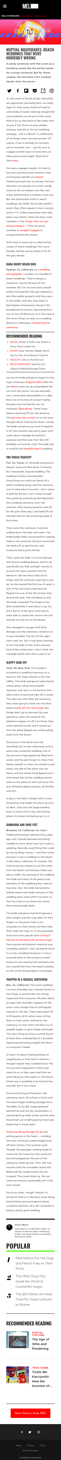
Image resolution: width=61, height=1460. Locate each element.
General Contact (30, 1450)
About (19, 1445)
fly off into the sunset (31, 707)
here (15, 160)
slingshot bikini (34, 382)
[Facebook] (18, 90)
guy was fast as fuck (23, 417)
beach (39, 176)
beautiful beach (33, 448)
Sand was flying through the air (24, 1131)
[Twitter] (9, 90)
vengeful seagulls (30, 230)
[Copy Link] (43, 90)
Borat (14, 386)
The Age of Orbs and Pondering (40, 1343)
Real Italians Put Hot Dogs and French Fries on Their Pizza (35, 1263)
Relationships (11, 15)
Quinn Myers (26, 16)
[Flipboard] (26, 90)
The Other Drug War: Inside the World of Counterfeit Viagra (31, 1281)
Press (42, 1445)
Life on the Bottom (27, 359)
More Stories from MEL (30, 1413)
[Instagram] (51, 90)
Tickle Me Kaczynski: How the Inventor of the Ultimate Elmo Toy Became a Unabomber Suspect (41, 1379)
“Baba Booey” (25, 408)
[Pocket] (35, 90)
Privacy (30, 1445)
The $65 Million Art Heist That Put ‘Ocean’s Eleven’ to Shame (34, 1299)
